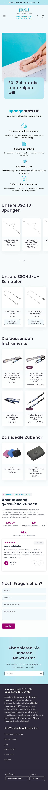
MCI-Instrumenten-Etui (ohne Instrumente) (35, 470)
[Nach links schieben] (19, 260)
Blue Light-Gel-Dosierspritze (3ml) (12, 417)
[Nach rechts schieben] (28, 260)
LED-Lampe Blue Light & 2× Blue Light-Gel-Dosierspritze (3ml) (36, 377)
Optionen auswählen (12, 322)
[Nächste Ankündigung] (43, 2)
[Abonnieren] (41, 673)
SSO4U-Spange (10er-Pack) (11, 241)
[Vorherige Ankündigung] (4, 2)
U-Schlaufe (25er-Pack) (12, 312)
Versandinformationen (13, 734)
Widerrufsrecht (10, 739)
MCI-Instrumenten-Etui (12, 468)
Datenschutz (9, 749)
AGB (6, 744)
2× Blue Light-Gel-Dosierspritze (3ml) (35, 417)
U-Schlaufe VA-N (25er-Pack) (35, 312)
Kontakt (7, 759)
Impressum (9, 754)
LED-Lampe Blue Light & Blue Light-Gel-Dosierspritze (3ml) (12, 376)
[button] (4, 16)
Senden (8, 626)
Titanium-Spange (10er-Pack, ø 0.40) (31, 242)
